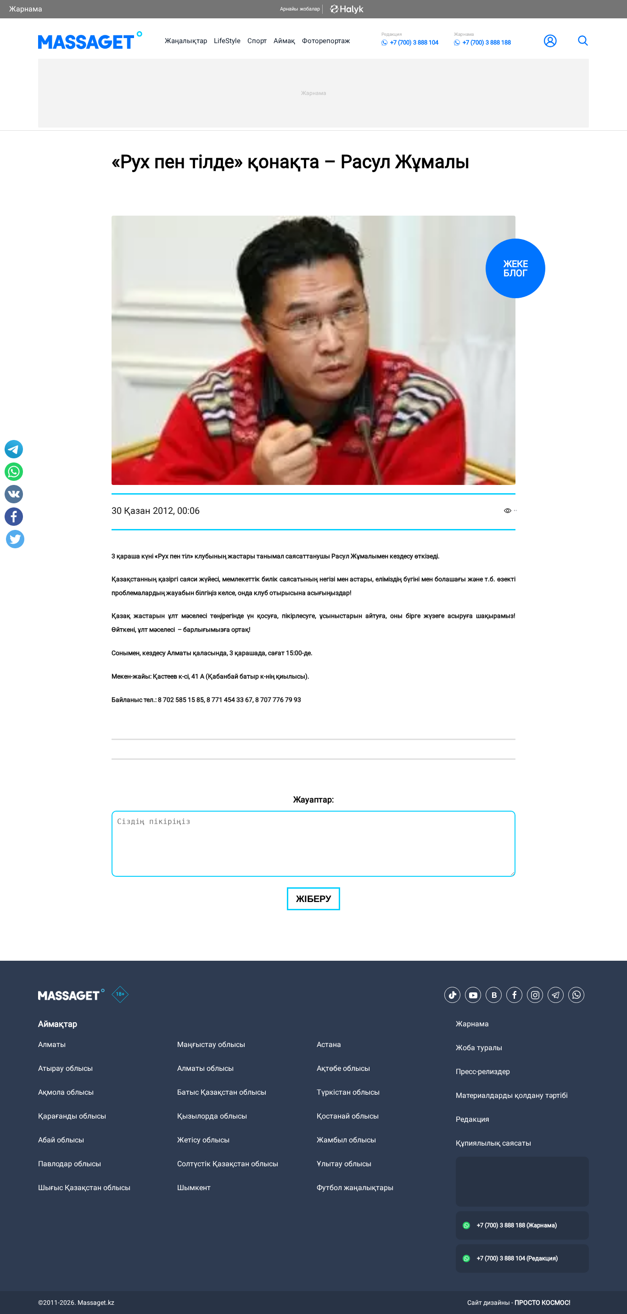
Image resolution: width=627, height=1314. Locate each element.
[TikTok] (452, 995)
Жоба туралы (479, 1047)
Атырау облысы (65, 1068)
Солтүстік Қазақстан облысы (227, 1163)
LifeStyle (227, 41)
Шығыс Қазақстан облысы (84, 1187)
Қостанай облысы (348, 1116)
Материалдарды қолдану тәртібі (512, 1095)
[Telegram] (555, 995)
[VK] (493, 995)
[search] (582, 40)
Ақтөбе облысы (343, 1068)
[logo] (90, 41)
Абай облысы (61, 1140)
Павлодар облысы (69, 1163)
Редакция (472, 1119)
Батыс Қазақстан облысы (221, 1092)
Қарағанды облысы (72, 1116)
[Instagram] (535, 995)
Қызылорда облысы (212, 1116)
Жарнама (25, 9)
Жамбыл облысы (346, 1140)
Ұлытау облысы (344, 1163)
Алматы (52, 1044)
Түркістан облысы (348, 1092)
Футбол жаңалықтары (355, 1187)
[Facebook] (514, 995)
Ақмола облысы (66, 1092)
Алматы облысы (205, 1068)
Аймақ (284, 41)
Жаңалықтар (186, 41)
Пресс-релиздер (483, 1071)
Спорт (257, 41)
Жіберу (313, 899)
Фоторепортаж (326, 41)
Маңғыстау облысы (211, 1044)
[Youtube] (473, 995)
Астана (329, 1044)
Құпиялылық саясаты (493, 1143)
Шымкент (194, 1187)
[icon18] (120, 995)
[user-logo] (550, 40)
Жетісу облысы (203, 1140)
